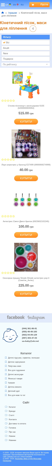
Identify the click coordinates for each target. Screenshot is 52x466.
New (5, 53)
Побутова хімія (14, 366)
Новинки (12, 440)
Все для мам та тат (16, 395)
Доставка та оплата (17, 424)
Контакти (13, 419)
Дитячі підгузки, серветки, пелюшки (23, 358)
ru (22, 5)
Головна (12, 428)
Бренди (12, 411)
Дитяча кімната (14, 387)
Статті (11, 415)
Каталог (12, 407)
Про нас (12, 432)
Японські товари (15, 379)
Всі (7, 42)
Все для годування (16, 370)
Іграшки (13, 12)
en (14, 5)
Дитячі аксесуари (15, 374)
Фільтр (7, 37)
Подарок (8, 58)
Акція (6, 47)
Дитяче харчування (16, 362)
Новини (12, 436)
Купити (26, 121)
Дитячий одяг (14, 391)
